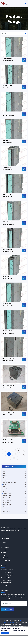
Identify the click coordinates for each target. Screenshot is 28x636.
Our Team (6, 547)
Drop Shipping (7, 583)
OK (5, 633)
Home (4, 542)
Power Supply (7, 504)
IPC (4, 487)
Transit (5, 585)
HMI (4, 473)
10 (18, 454)
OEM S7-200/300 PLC (9, 482)
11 (23, 454)
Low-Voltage (7, 500)
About (4, 545)
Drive (4, 484)
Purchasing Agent (8, 575)
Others (5, 509)
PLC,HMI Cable (7, 480)
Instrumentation (8, 498)
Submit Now (8, 609)
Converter (6, 507)
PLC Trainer (6, 511)
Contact (5, 558)
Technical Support (8, 570)
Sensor (5, 475)
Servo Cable (7, 493)
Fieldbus (5, 478)
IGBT (4, 491)
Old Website (6, 560)
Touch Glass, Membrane (10, 489)
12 (11, 458)
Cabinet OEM (6, 577)
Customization (7, 580)
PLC (4, 471)
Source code (7, 495)
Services (5, 550)
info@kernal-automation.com (9, 532)
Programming (7, 572)
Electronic (6, 502)
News (4, 552)
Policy (4, 555)
